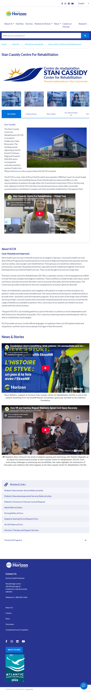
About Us (8, 23)
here (16, 171)
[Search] (85, 35)
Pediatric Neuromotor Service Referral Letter (23, 490)
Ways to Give (14, 650)
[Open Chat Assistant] (83, 685)
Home (4, 44)
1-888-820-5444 (20, 597)
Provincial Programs (34, 44)
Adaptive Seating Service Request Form (21, 519)
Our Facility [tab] (11, 114)
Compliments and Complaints (17, 630)
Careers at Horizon (67, 25)
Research (83, 23)
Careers (9, 613)
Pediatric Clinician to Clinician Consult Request (24, 502)
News (56, 23)
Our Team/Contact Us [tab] (71, 114)
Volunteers (10, 624)
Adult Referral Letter (13, 507)
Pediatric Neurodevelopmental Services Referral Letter (28, 496)
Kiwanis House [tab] (31, 114)
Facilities (20, 23)
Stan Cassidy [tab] (51, 114)
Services (29, 23)
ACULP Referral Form (13, 524)
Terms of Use (29, 689)
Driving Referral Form (13, 513)
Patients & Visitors (43, 23)
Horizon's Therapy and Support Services (21, 530)
